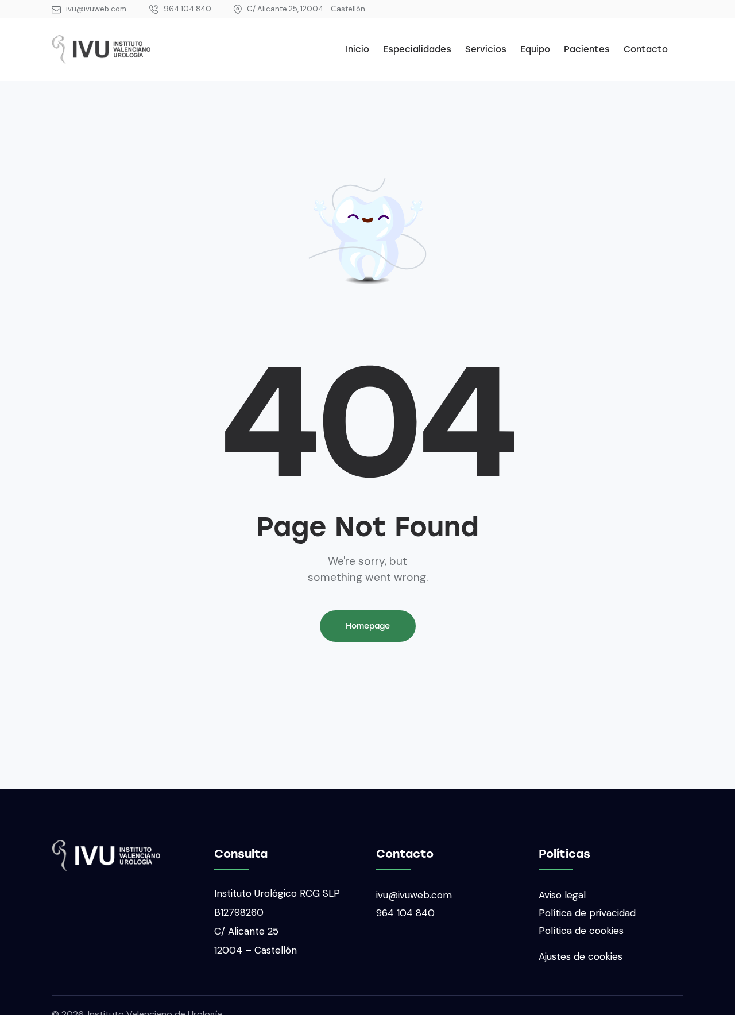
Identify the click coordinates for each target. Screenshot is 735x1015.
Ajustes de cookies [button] (580, 956)
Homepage (368, 626)
